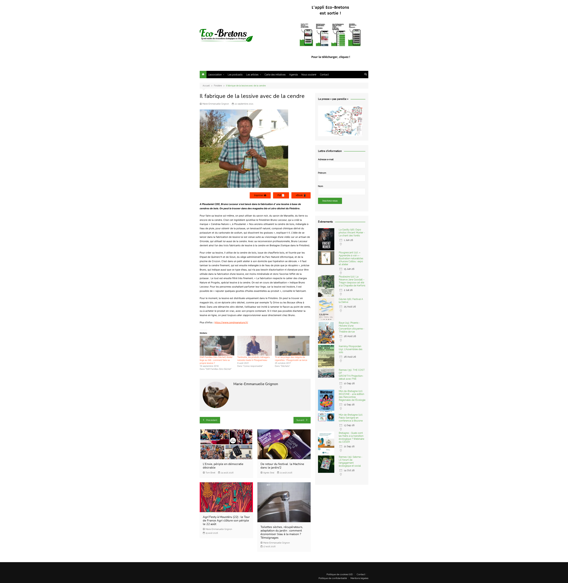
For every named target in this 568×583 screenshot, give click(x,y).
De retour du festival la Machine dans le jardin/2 (282, 466)
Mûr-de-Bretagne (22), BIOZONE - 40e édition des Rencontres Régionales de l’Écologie (352, 395)
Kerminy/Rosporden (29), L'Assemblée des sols (350, 349)
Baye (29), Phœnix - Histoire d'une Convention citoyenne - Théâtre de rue (351, 327)
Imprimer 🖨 (260, 195)
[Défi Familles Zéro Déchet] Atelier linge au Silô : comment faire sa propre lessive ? (216, 360)
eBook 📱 (301, 195)
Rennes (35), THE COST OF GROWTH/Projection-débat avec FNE (352, 374)
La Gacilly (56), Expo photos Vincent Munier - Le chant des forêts (352, 232)
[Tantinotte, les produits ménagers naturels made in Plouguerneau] (254, 346)
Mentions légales (359, 578)
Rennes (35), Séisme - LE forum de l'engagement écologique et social (350, 461)
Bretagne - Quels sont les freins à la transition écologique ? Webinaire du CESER (351, 437)
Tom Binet (210, 472)
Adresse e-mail (326, 159)
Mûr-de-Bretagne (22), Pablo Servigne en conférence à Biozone (351, 417)
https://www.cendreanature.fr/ (231, 322)
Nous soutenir (308, 74)
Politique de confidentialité (333, 578)
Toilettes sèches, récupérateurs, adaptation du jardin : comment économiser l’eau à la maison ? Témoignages (281, 532)
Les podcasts (235, 74)
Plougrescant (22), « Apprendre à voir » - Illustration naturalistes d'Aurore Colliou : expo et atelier (351, 258)
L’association (215, 74)
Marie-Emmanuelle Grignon (215, 104)
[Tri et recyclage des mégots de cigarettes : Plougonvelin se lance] (292, 346)
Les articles (252, 74)
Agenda (293, 74)
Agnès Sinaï (268, 472)
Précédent (211, 420)
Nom (320, 186)
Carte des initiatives (275, 74)
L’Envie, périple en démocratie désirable (223, 466)
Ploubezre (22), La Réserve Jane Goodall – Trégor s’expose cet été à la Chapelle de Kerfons (352, 281)
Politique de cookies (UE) (340, 574)
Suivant (300, 420)
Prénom (322, 173)
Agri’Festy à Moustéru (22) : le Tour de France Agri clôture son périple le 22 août (226, 520)
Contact (324, 74)
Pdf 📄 (281, 195)
